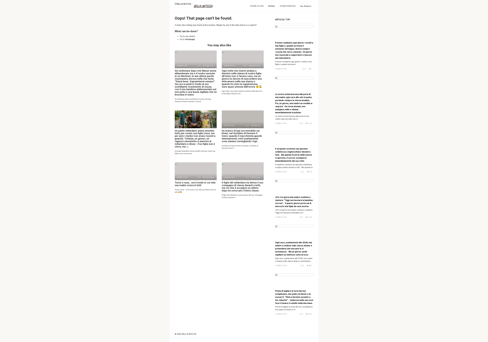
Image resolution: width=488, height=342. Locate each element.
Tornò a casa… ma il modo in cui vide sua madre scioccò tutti (195, 184)
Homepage (190, 39)
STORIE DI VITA (256, 6)
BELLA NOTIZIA (203, 6)
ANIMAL (271, 6)
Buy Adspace (305, 6)
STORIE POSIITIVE (288, 6)
